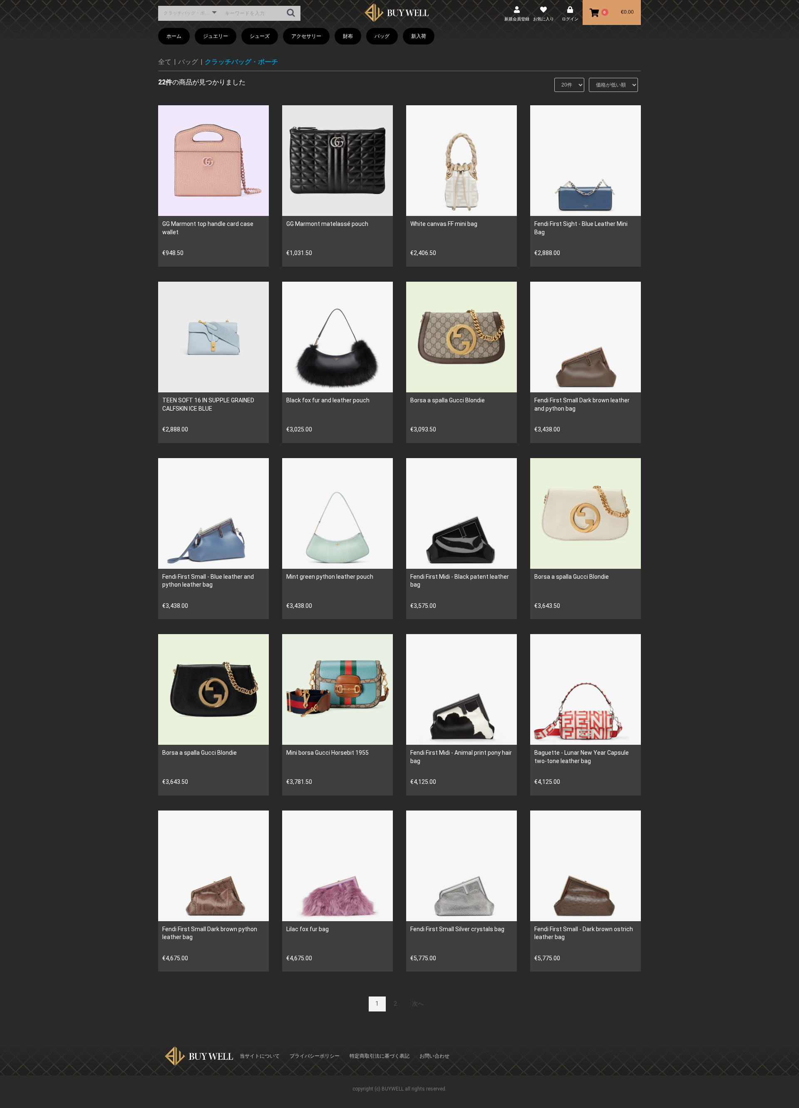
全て (164, 62)
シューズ (260, 36)
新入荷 (418, 36)
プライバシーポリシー (315, 1056)
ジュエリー (215, 36)
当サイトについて (260, 1056)
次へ (418, 1003)
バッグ (382, 36)
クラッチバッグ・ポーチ (241, 62)
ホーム (173, 36)
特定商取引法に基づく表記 (379, 1056)
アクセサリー (306, 36)
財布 (348, 36)
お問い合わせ (434, 1056)
